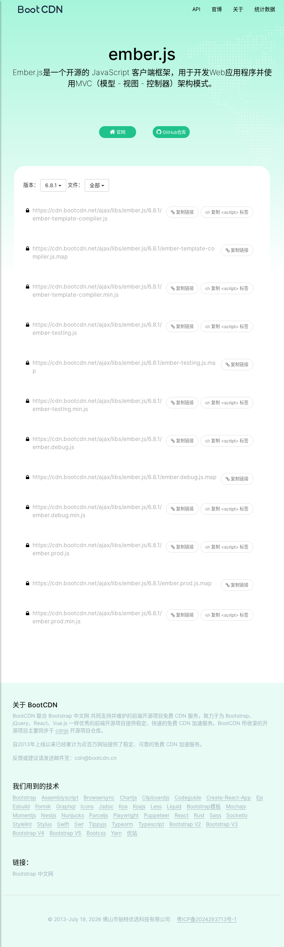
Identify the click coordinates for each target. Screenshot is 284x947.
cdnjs (61, 730)
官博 (217, 9)
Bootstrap (24, 797)
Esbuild (21, 806)
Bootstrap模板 (204, 806)
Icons (87, 806)
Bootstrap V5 (65, 833)
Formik (43, 806)
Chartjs (128, 797)
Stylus (44, 824)
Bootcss (96, 833)
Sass (215, 815)
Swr (79, 824)
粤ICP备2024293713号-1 (207, 919)
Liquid (174, 806)
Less (156, 806)
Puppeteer (156, 815)
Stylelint (22, 824)
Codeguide (188, 797)
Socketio (236, 815)
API (196, 9)
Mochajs (236, 806)
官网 (120, 132)
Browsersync (99, 797)
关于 (238, 9)
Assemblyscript (59, 797)
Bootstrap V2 (185, 824)
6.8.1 (51, 185)
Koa (123, 806)
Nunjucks (72, 815)
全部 (95, 185)
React (182, 815)
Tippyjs (97, 824)
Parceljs (98, 815)
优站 (132, 833)
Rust (199, 815)
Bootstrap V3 (222, 824)
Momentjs (24, 815)
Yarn (116, 833)
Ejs (259, 797)
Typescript (151, 824)
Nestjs (48, 815)
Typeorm (122, 824)
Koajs (139, 806)
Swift (63, 824)
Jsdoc (106, 806)
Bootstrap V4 (28, 833)
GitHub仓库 (174, 132)
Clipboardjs (155, 797)
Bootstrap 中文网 (68, 715)
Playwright (126, 815)
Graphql (65, 806)
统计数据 (264, 9)
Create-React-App (228, 797)
